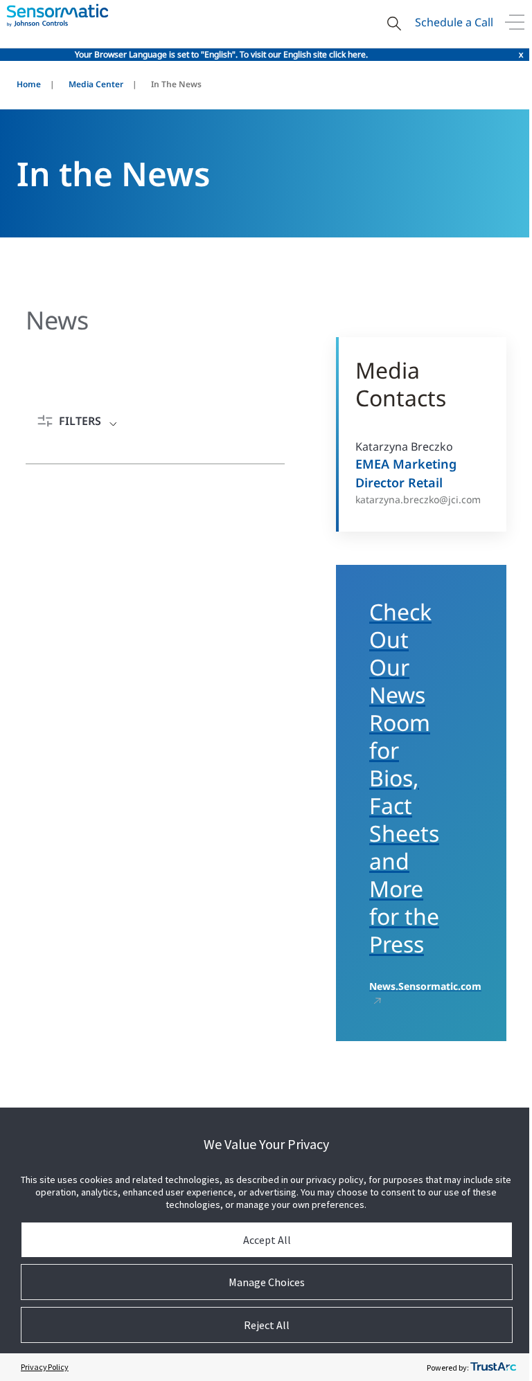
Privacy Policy (45, 1367)
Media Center (96, 84)
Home (29, 84)
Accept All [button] (267, 1240)
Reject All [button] (267, 1325)
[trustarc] (493, 1367)
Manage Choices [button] (267, 1282)
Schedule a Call (454, 22)
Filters (80, 420)
